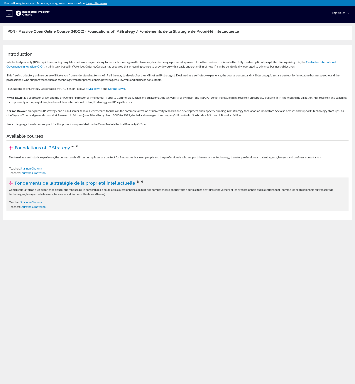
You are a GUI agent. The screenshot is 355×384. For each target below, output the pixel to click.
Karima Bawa (116, 88)
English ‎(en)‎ (339, 12)
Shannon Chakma (31, 168)
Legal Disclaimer (96, 3)
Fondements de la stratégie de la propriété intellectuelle (75, 183)
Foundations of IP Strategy (42, 147)
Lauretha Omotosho (33, 173)
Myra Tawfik (94, 88)
